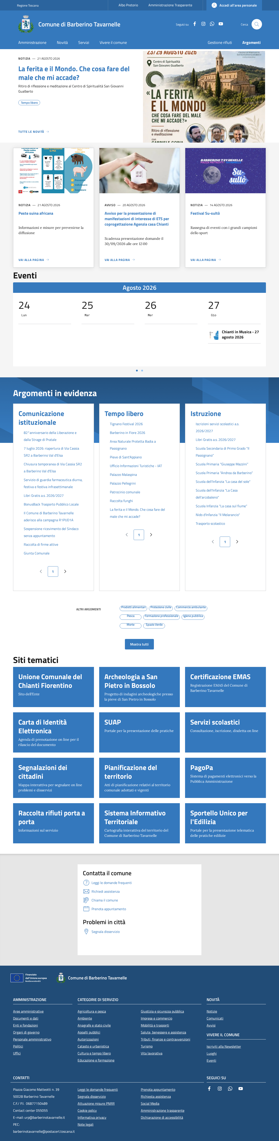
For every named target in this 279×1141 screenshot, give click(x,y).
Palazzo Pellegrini (123, 483)
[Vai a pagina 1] (137, 370)
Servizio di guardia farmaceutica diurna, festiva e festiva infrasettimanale (53, 483)
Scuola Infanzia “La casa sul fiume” (221, 506)
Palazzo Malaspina (123, 474)
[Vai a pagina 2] (142, 370)
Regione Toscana (28, 5)
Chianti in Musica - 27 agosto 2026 (240, 334)
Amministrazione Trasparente (170, 5)
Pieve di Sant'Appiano (126, 457)
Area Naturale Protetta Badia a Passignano (133, 445)
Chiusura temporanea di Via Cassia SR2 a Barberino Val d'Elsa (53, 467)
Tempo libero (124, 413)
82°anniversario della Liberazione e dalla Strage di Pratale (50, 436)
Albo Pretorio (128, 5)
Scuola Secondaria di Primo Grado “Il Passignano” (222, 452)
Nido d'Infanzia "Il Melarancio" (218, 514)
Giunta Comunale (36, 553)
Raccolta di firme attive (41, 544)
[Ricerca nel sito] (257, 24)
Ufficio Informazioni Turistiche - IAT (136, 465)
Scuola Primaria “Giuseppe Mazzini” (222, 464)
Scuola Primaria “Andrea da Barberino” (224, 472)
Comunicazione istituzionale (41, 417)
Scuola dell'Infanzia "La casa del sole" (223, 481)
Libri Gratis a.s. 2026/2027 (44, 495)
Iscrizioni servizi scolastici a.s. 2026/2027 (217, 427)
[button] (234, 5)
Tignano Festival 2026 (126, 423)
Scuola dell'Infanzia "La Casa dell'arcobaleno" (217, 494)
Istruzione (206, 413)
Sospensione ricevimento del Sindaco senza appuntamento (51, 532)
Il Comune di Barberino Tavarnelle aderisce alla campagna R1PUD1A (49, 516)
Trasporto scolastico (210, 523)
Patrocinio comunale (125, 492)
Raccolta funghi (121, 500)
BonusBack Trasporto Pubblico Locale (51, 504)
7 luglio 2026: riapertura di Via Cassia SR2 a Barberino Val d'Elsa (51, 452)
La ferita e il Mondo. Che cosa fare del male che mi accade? (137, 513)
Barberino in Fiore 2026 (127, 432)
